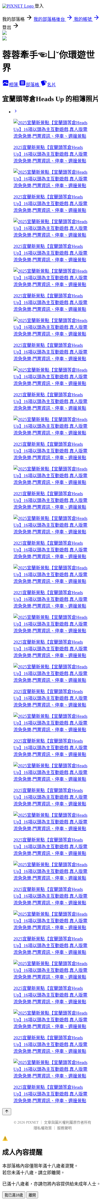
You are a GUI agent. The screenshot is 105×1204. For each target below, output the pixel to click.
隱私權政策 (43, 1128)
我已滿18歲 (13, 1195)
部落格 (33, 84)
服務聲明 (64, 1128)
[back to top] (6, 1111)
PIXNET (32, 1122)
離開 (32, 1195)
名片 (51, 84)
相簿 (14, 84)
